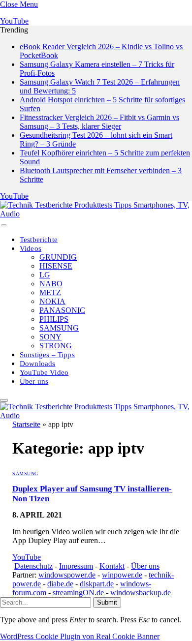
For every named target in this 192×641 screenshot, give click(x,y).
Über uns (34, 381)
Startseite (26, 424)
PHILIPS (53, 319)
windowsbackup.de (140, 592)
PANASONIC (62, 310)
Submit (107, 602)
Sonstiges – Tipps (47, 355)
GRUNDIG (58, 257)
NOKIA (52, 301)
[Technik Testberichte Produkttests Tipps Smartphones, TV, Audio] (96, 214)
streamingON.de (78, 592)
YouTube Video (44, 372)
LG (44, 275)
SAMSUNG (59, 328)
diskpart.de (97, 584)
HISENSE (55, 266)
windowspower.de (67, 575)
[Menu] (3, 225)
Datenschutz (33, 566)
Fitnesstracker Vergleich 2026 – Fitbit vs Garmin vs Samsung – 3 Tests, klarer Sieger (99, 121)
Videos (30, 248)
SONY (50, 337)
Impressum (76, 566)
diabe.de (60, 584)
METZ (50, 292)
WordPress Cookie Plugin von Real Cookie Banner (80, 636)
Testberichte (39, 240)
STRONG (55, 345)
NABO (51, 283)
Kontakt (112, 566)
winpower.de (122, 575)
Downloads (38, 363)
